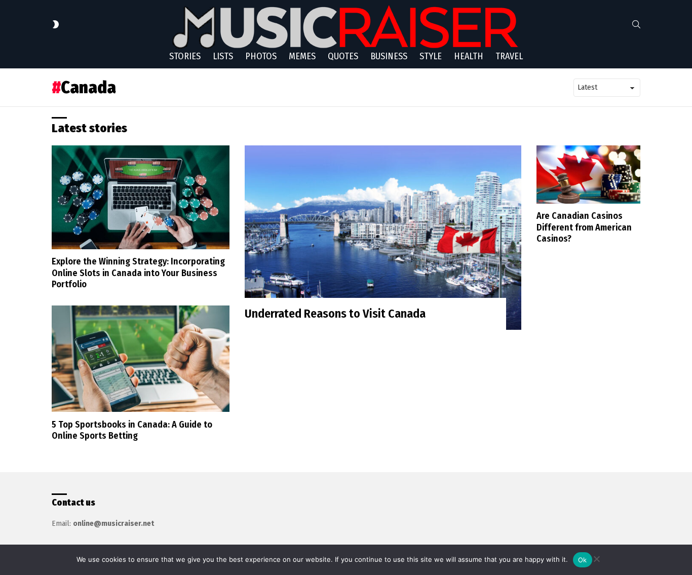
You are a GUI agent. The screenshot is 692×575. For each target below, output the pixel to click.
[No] (596, 557)
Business (388, 56)
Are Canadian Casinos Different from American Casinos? (584, 227)
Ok (582, 560)
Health (468, 56)
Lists (223, 56)
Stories (185, 56)
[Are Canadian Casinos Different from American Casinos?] (588, 174)
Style (430, 56)
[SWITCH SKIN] (56, 24)
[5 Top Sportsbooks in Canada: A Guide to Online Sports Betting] (140, 358)
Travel (509, 56)
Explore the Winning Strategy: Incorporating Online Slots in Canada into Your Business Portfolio (138, 273)
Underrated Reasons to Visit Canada (335, 313)
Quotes (343, 56)
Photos (261, 56)
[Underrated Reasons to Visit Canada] (383, 237)
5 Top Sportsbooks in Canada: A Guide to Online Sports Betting (132, 430)
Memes (302, 56)
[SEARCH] (636, 24)
